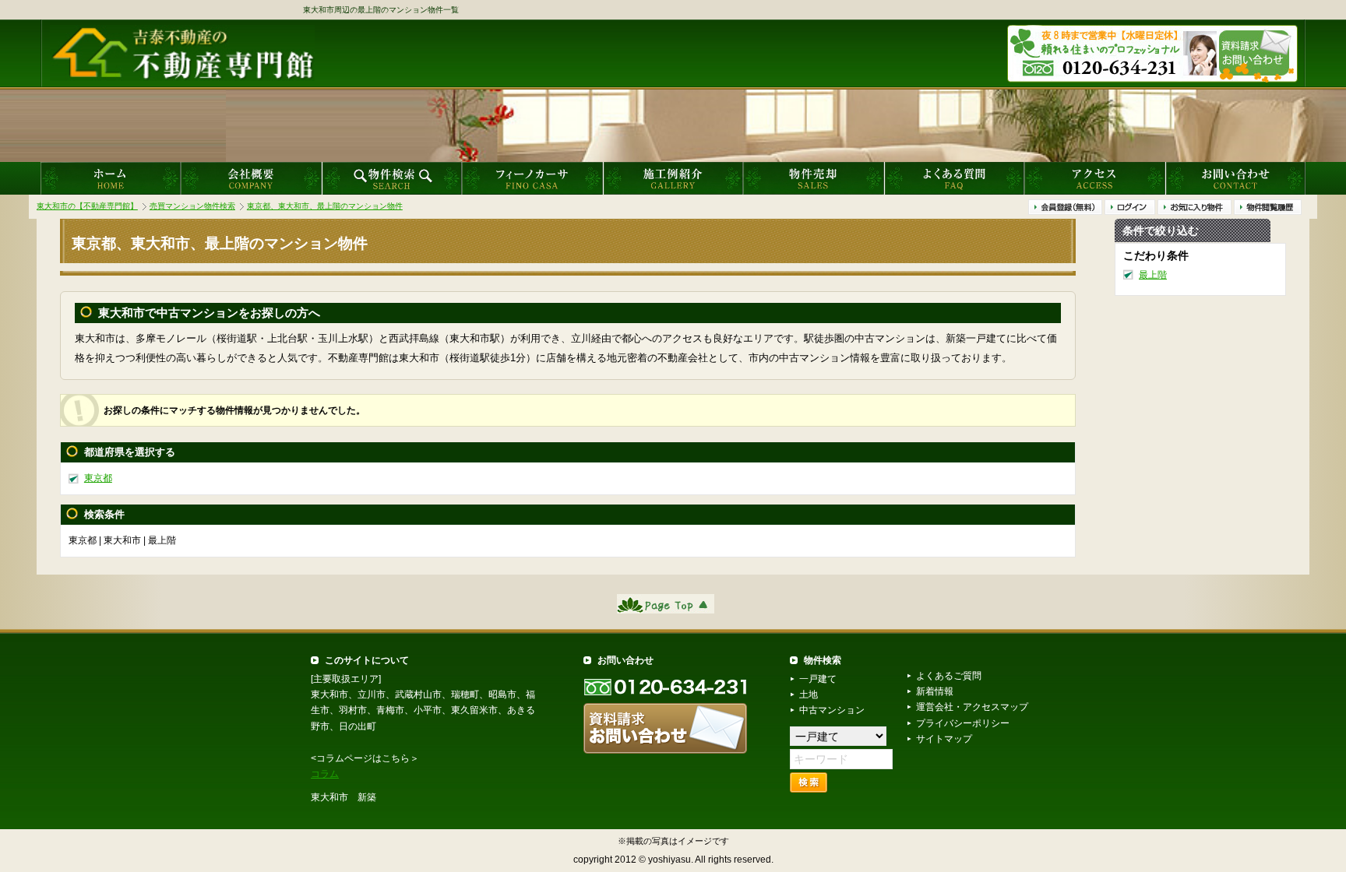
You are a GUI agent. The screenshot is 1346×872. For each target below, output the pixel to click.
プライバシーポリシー (963, 723)
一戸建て (818, 678)
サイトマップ (944, 738)
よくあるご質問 (948, 675)
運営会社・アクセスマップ (972, 706)
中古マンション (832, 710)
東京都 (98, 478)
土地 (808, 694)
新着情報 (934, 691)
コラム (325, 773)
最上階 (1153, 274)
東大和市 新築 (343, 797)
